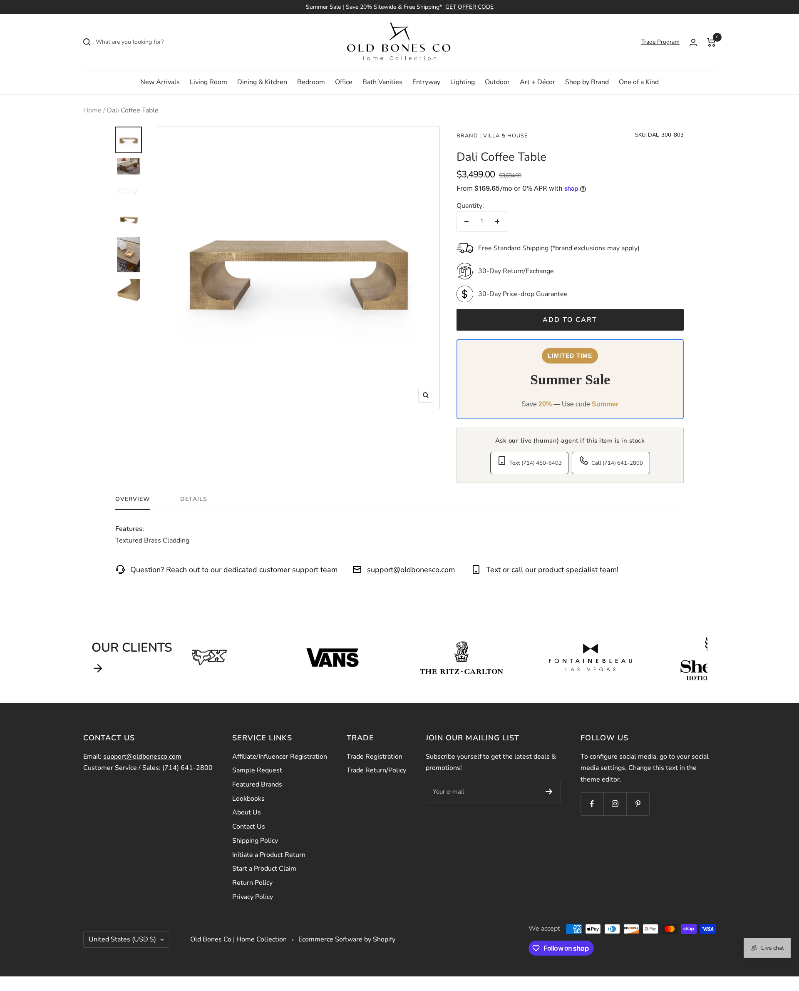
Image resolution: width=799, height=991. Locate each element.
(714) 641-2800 (187, 767)
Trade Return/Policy (376, 770)
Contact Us (248, 826)
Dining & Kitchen (262, 82)
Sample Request (257, 770)
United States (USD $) (122, 939)
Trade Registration (374, 756)
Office (343, 82)
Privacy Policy (252, 896)
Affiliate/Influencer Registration (279, 756)
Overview (132, 499)
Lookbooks (248, 798)
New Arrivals (160, 82)
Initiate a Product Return (268, 854)
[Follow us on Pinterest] (637, 803)
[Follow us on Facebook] (592, 803)
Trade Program (660, 42)
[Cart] (711, 42)
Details (193, 499)
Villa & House (504, 135)
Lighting (462, 82)
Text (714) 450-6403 (535, 463)
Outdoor (497, 82)
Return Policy (252, 882)
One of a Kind (639, 82)
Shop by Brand (587, 82)
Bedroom (311, 82)
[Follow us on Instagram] (614, 803)
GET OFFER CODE (469, 7)
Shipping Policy (255, 840)
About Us (246, 812)
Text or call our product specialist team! (552, 570)
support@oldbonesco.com (411, 570)
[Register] (549, 791)
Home (92, 110)
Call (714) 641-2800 (617, 463)
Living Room (208, 82)
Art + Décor (537, 82)
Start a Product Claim (264, 868)
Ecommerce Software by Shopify (346, 939)
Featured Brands (257, 784)
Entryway (426, 82)
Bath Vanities (382, 82)
